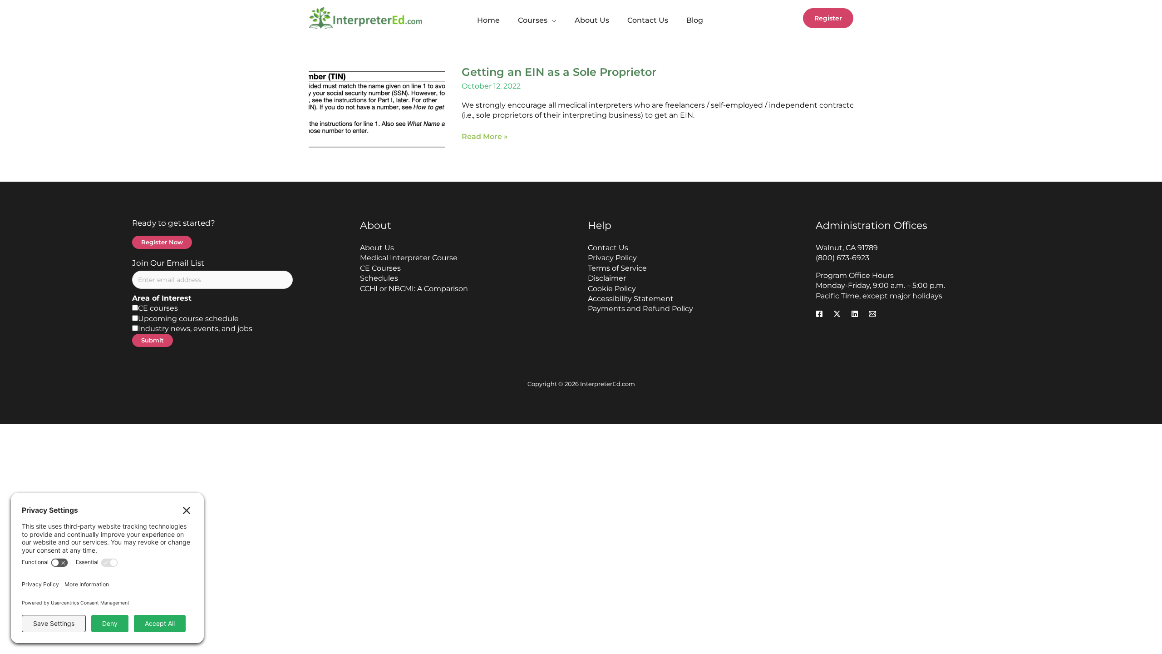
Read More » (485, 137)
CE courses (158, 308)
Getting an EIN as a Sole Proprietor (559, 72)
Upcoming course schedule (188, 318)
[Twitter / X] (837, 313)
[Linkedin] (854, 313)
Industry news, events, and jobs (195, 328)
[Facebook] (819, 313)
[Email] (872, 313)
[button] (551, 20)
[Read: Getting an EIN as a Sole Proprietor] (377, 108)
